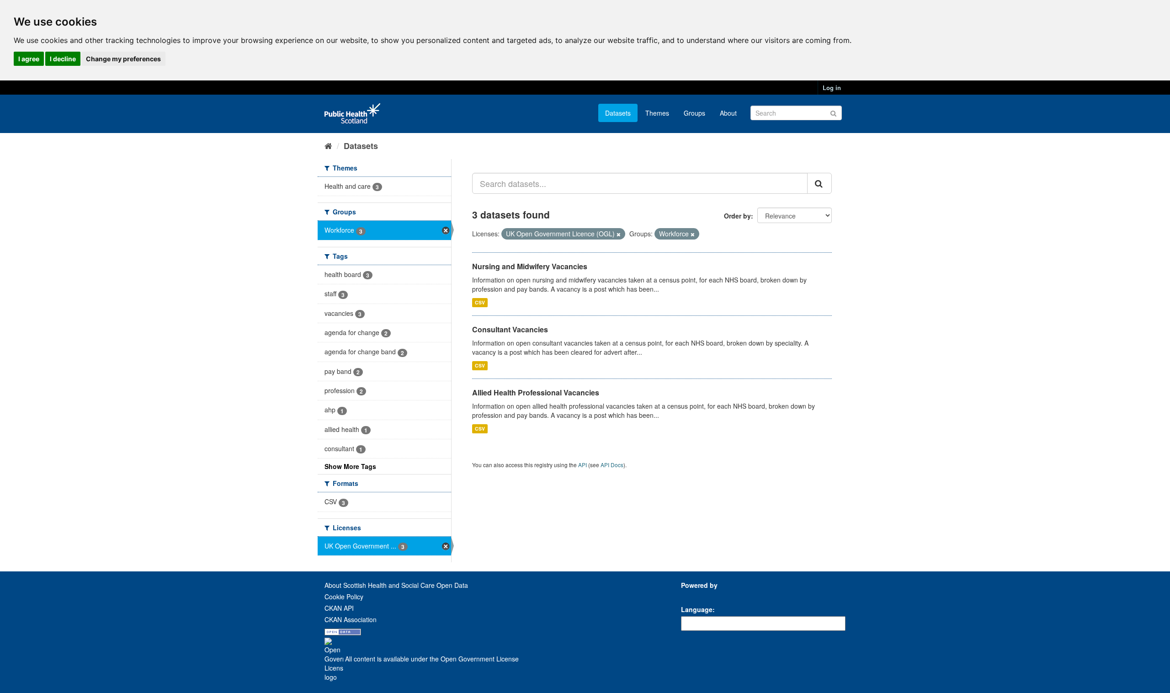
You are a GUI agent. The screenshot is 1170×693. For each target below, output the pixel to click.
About (728, 112)
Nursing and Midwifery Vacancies (529, 266)
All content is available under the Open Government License (431, 658)
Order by (737, 215)
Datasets (618, 112)
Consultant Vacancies (510, 329)
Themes (657, 112)
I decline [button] (63, 59)
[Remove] (619, 234)
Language (697, 609)
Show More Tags (350, 466)
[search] (819, 183)
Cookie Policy (343, 596)
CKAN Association (350, 619)
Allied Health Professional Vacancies (535, 392)
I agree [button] (28, 59)
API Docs (612, 465)
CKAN (696, 595)
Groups (694, 112)
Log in (832, 87)
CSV (480, 302)
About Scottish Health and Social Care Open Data (396, 585)
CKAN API (339, 608)
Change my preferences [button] (123, 59)
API (582, 465)
